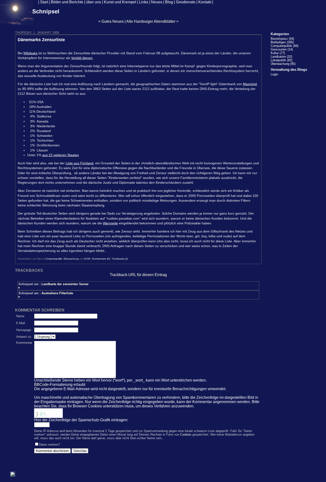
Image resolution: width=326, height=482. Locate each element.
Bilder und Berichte (67, 2)
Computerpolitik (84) (284, 46)
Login (274, 74)
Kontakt (204, 2)
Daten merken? (49, 444)
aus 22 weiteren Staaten (60, 155)
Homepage (23, 330)
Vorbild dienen (82, 58)
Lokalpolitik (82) (281, 60)
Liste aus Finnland (79, 163)
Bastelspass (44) (282, 38)
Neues (156, 2)
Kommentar (24, 342)
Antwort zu (23, 336)
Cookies (185, 434)
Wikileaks (30, 53)
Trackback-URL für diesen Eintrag (138, 275)
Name (20, 316)
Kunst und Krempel (120, 2)
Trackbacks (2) (120, 258)
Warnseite (110, 223)
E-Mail (20, 323)
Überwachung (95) (283, 64)
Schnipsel (45, 11)
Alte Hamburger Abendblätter (150, 21)
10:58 (87, 258)
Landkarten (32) (281, 56)
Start (44, 2)
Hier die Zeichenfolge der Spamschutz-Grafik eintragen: (81, 420)
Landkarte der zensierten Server (65, 284)
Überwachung (71, 258)
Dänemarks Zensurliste (41, 39)
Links (143, 2)
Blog (169, 2)
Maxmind (250, 84)
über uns (93, 2)
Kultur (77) (278, 53)
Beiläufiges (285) (282, 42)
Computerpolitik (53, 258)
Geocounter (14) (282, 49)
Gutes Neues (112, 21)
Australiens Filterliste (57, 293)
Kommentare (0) (101, 258)
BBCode (41, 384)
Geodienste (185, 2)
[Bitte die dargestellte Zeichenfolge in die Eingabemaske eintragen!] (48, 413)
